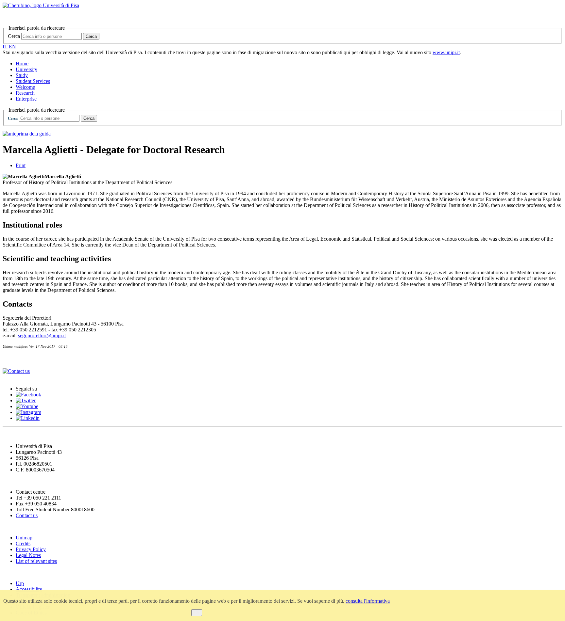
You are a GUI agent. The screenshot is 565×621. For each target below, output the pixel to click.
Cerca (14, 36)
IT (5, 46)
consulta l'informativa (368, 601)
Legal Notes (28, 555)
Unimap (25, 537)
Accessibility (29, 589)
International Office (29, 358)
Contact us (27, 515)
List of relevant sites (36, 561)
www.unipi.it (446, 52)
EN (12, 46)
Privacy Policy (31, 549)
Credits (23, 543)
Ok (196, 612)
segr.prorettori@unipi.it (42, 335)
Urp (20, 583)
